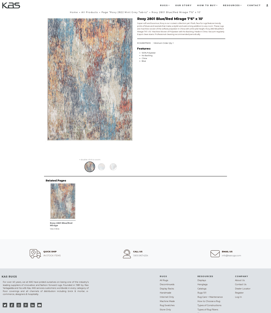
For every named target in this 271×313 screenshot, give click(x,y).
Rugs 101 (201, 293)
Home (74, 12)
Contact (254, 5)
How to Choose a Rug (208, 301)
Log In (238, 297)
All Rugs (164, 280)
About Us (240, 280)
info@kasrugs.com (231, 255)
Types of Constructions (209, 305)
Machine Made (167, 301)
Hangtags (202, 284)
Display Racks (167, 288)
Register (239, 293)
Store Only (165, 309)
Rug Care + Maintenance (210, 297)
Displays (201, 280)
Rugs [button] (164, 5)
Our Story (183, 5)
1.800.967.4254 (140, 255)
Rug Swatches (167, 305)
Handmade (165, 293)
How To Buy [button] (206, 5)
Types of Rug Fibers (207, 309)
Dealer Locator (242, 288)
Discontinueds (167, 284)
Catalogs (201, 288)
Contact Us (240, 284)
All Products (89, 12)
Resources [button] (231, 5)
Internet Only (167, 297)
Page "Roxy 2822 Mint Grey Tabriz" (124, 12)
